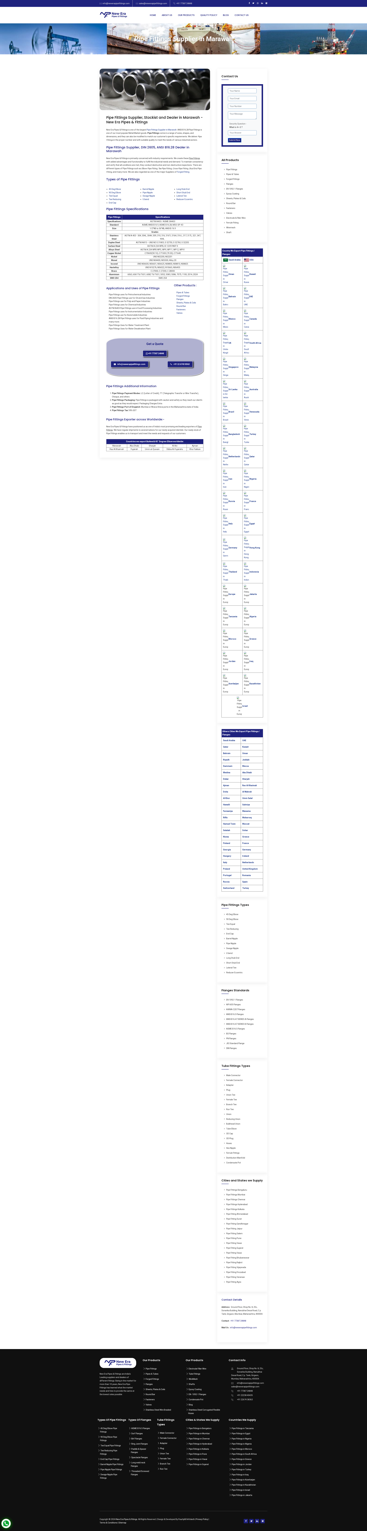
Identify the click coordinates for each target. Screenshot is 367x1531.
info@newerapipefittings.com (116, 3)
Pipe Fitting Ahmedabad (237, 1214)
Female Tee (231, 1099)
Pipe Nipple (148, 192)
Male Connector (233, 1075)
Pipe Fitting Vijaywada (236, 1267)
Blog (226, 15)
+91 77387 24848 (184, 3)
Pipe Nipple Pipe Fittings (111, 1469)
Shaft (228, 232)
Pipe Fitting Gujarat (234, 1248)
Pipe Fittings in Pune (198, 1454)
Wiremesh (230, 227)
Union (228, 1114)
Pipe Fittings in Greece (242, 1459)
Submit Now (234, 140)
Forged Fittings (183, 296)
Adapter (230, 1085)
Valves (179, 313)
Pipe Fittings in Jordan (242, 1464)
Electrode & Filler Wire (236, 218)
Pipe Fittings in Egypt (241, 1433)
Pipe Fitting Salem (234, 1233)
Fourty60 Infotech (186, 1519)
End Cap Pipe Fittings (109, 1459)
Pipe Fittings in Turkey (241, 1469)
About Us (167, 15)
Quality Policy (208, 15)
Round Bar (181, 306)
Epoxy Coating (232, 194)
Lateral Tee (181, 196)
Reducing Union (233, 1119)
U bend (146, 199)
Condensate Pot (233, 1163)
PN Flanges (231, 1038)
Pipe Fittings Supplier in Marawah (162, 130)
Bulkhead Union (233, 1124)
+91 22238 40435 (245, 1395)
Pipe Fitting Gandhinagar (237, 1224)
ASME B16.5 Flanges (235, 1029)
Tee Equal (113, 196)
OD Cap (229, 1133)
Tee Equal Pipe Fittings (110, 1445)
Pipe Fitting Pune (233, 1238)
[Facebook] (249, 3)
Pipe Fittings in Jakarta (242, 1495)
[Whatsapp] (258, 3)
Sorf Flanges (137, 1433)
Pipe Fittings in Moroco (242, 1449)
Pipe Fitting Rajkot (234, 1262)
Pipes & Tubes (182, 292)
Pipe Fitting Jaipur (234, 1228)
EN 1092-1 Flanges (234, 189)
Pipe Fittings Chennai (235, 1199)
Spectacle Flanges (139, 1457)
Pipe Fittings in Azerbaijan (243, 1480)
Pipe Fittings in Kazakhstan (244, 1485)
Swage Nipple (149, 196)
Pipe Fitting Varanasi (235, 1277)
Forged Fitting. (183, 172)
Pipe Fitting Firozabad (236, 1272)
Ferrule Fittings (233, 1153)
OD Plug (229, 1138)
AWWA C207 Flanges (235, 1009)
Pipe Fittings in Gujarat (199, 1464)
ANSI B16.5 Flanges (235, 1014)
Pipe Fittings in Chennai (199, 1439)
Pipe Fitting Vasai (234, 1243)
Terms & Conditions (108, 1523)
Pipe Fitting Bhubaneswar (237, 1258)
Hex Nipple (231, 1148)
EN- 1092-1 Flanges (197, 1394)
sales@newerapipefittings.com (153, 3)
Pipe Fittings (231, 169)
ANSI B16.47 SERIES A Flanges (240, 1019)
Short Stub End (183, 192)
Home (153, 15)
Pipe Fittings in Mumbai (199, 1433)
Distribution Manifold (235, 1158)
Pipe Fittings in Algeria (242, 1444)
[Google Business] (266, 3)
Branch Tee (231, 1104)
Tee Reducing (115, 199)
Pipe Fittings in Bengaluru (199, 1428)
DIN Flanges (231, 1048)
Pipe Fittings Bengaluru (236, 1190)
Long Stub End (183, 189)
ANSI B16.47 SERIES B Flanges (240, 1024)
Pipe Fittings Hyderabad (237, 1204)
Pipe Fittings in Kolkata (199, 1449)
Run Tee (230, 1109)
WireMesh (193, 1379)
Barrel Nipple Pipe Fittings (111, 1464)
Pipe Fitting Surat (234, 1219)
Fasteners (181, 309)
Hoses (229, 1143)
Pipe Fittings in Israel (241, 1490)
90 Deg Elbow (115, 192)
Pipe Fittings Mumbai (235, 1194)
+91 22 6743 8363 (181, 364)
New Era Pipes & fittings (126, 1519)
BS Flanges (231, 1033)
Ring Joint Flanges (139, 1444)
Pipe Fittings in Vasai (198, 1459)
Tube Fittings (194, 1374)
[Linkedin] (262, 3)
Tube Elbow (231, 1129)
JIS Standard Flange (235, 1043)
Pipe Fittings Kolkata (235, 1209)
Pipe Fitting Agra (233, 1282)
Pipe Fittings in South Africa (244, 1454)
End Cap (112, 203)
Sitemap (122, 1523)
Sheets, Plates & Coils (186, 303)
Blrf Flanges (136, 1439)
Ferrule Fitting (232, 223)
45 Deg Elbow (115, 189)
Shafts (192, 1384)
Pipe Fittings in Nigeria (241, 1439)
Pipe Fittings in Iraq (240, 1475)
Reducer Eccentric (184, 199)
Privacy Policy (202, 1519)
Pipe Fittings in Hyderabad (200, 1444)
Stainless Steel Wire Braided (158, 1410)
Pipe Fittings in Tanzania (242, 1428)
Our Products (186, 15)
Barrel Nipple (148, 189)
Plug (228, 1090)
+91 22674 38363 (245, 1399)
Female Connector (234, 1080)
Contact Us (242, 15)
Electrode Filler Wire (197, 1369)
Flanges (180, 299)
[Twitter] (253, 3)
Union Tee (230, 1095)
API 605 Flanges (233, 1004)
